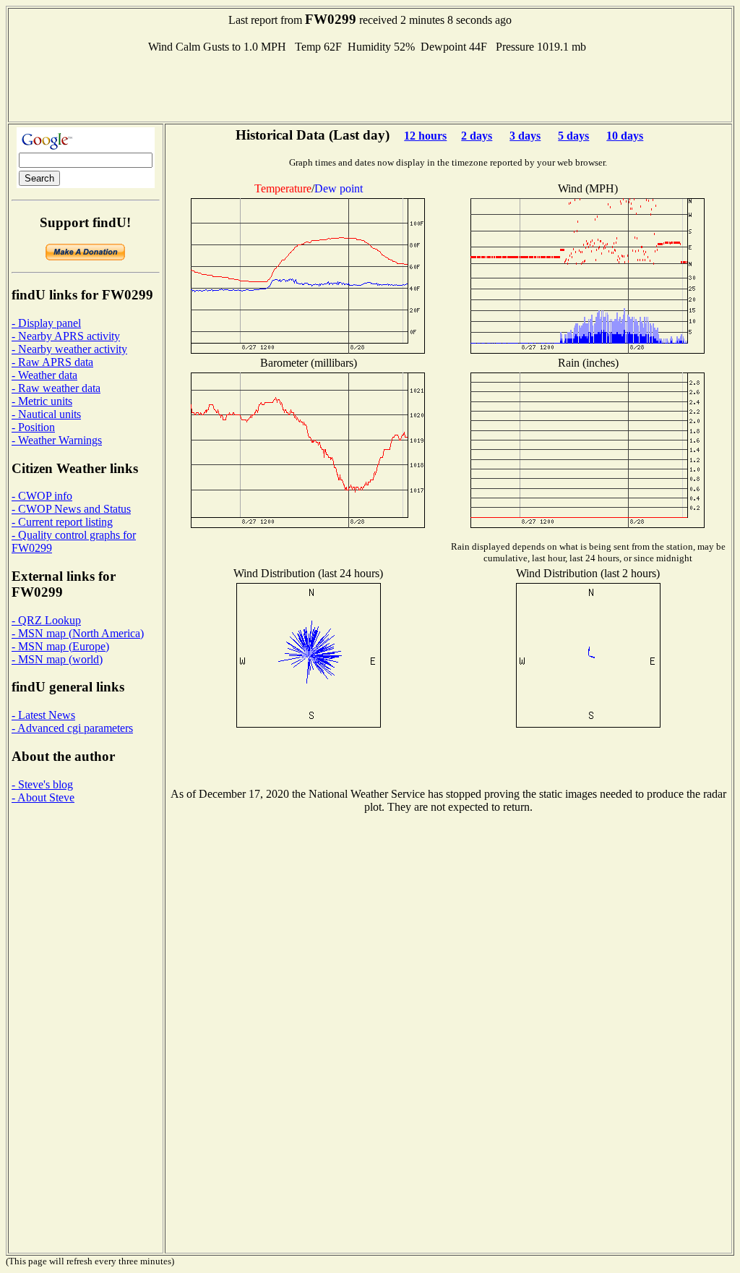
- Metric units (42, 401)
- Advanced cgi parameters (72, 728)
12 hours (425, 135)
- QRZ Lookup (46, 620)
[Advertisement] (370, 86)
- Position (33, 427)
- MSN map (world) (57, 659)
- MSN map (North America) (78, 633)
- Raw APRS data (52, 362)
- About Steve (43, 797)
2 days (476, 135)
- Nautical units (46, 414)
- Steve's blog (42, 784)
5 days (573, 135)
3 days (525, 135)
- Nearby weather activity (69, 349)
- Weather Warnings (57, 440)
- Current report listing (62, 522)
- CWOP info (42, 496)
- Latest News (43, 715)
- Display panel (46, 323)
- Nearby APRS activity (66, 336)
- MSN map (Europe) (60, 646)
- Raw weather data (56, 388)
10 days (624, 135)
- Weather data (44, 375)
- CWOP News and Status (71, 509)
